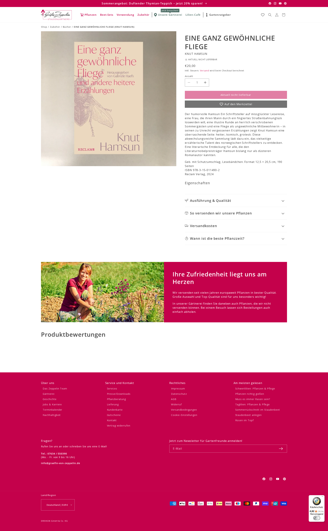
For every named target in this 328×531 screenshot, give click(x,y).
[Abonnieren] (281, 449)
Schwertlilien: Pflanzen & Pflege (255, 388)
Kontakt (112, 420)
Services (112, 388)
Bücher (67, 26)
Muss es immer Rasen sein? (252, 399)
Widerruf (176, 404)
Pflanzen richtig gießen (249, 393)
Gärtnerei (48, 393)
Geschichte (50, 399)
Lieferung (113, 404)
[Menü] (322, 497)
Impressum (178, 388)
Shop (44, 26)
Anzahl (189, 76)
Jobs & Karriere (52, 404)
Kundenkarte (115, 409)
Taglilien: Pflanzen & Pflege (252, 404)
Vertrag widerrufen (118, 425)
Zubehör (55, 26)
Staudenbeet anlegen (248, 415)
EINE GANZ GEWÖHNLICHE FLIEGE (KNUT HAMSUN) (104, 26)
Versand (204, 70)
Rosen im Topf (244, 420)
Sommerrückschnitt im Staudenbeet (257, 409)
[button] (269, 14)
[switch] (316, 518)
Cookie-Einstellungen (184, 415)
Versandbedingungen (184, 409)
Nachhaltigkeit (52, 415)
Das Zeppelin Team (55, 388)
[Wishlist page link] (262, 15)
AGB (173, 399)
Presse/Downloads (119, 393)
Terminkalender (52, 409)
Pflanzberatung (116, 399)
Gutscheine (114, 415)
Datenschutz (179, 393)
